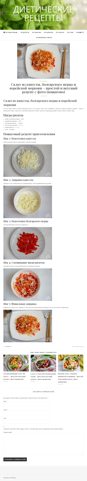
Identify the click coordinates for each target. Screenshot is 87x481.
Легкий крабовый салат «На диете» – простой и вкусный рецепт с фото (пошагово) (14, 376)
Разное (79, 32)
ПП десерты (25, 32)
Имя (5, 401)
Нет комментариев (78, 346)
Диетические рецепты (43, 13)
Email (5, 410)
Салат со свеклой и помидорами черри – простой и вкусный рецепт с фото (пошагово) (43, 376)
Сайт (4, 418)
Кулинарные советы (44, 37)
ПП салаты (60, 32)
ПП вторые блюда (11, 32)
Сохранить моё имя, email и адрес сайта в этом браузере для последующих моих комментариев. (33, 429)
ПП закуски (36, 32)
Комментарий (7, 432)
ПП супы (70, 32)
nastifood (8, 346)
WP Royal (13, 478)
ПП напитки (48, 32)
